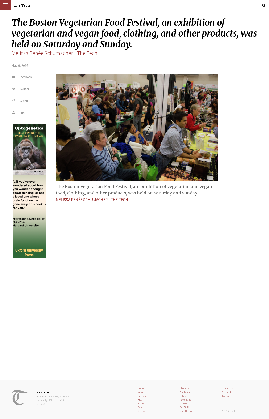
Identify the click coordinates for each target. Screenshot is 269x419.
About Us (184, 388)
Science (141, 410)
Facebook (226, 392)
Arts (140, 399)
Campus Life (144, 407)
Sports (141, 403)
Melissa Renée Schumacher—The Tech (54, 53)
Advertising (185, 399)
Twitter (225, 395)
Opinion (142, 395)
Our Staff (184, 407)
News (140, 392)
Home (141, 388)
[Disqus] (134, 315)
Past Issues (185, 392)
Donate (183, 403)
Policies (183, 395)
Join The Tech (187, 410)
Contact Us (227, 388)
